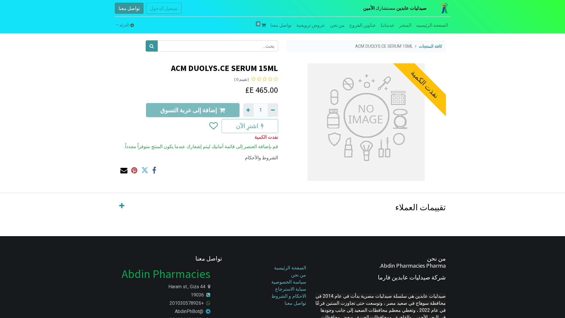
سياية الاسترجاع (290, 289)
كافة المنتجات (430, 46)
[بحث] (152, 46)
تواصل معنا (129, 8)
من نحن (298, 275)
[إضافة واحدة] (248, 110)
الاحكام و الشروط (288, 296)
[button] (213, 126)
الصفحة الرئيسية (290, 268)
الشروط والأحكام (261, 157)
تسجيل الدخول (164, 8)
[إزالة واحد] (273, 110)
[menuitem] (432, 25)
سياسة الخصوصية (288, 282)
